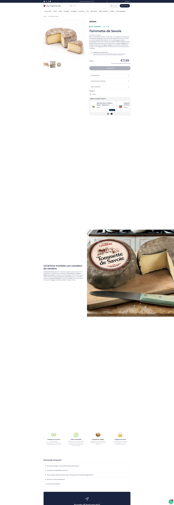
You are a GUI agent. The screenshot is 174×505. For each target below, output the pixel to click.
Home (45, 16)
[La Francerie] (52, 5)
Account (115, 5)
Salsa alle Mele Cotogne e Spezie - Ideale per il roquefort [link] (105, 104)
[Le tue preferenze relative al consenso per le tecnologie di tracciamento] (2, 502)
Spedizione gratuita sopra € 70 (87, 1)
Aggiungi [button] (112, 110)
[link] (93, 106)
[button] (109, 75)
